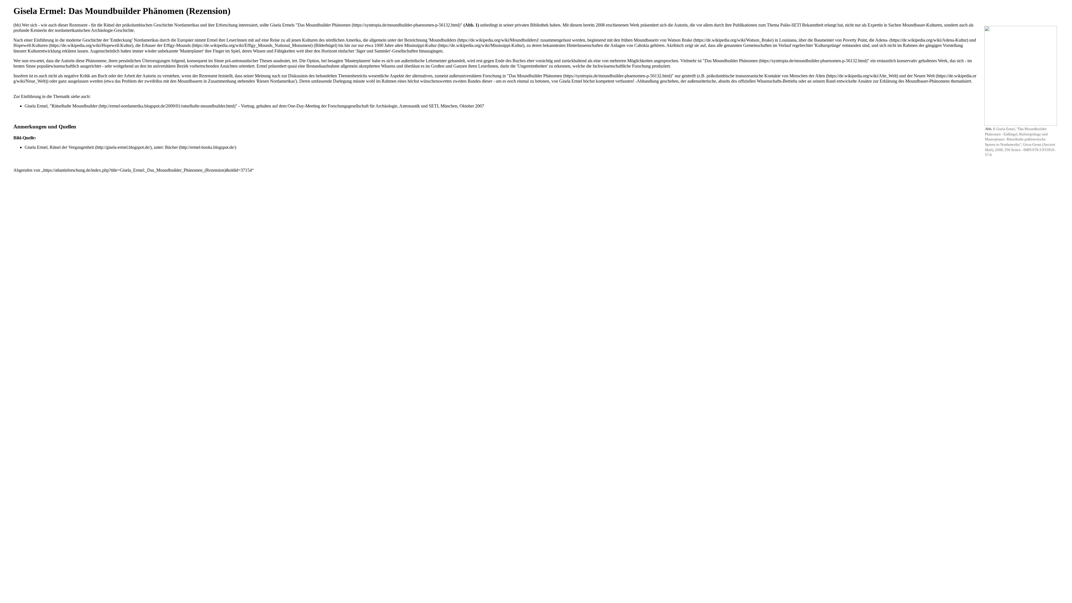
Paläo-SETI (790, 25)
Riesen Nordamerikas (276, 81)
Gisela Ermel (570, 81)
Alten (820, 75)
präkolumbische (720, 75)
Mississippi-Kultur (420, 45)
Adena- (881, 40)
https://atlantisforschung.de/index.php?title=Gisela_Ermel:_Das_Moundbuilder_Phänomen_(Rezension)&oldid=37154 (147, 170)
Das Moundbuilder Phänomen (324, 25)
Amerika (353, 40)
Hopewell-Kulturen (30, 45)
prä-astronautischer (241, 60)
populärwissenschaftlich (58, 66)
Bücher (171, 147)
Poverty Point (855, 40)
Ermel (212, 40)
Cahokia (641, 45)
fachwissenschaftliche (612, 66)
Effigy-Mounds (177, 45)
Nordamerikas (186, 25)
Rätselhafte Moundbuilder (74, 106)
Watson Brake (679, 40)
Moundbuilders (442, 40)
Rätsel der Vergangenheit (72, 147)
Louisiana (787, 40)
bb (17, 25)
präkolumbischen (137, 25)
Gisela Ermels (282, 25)
